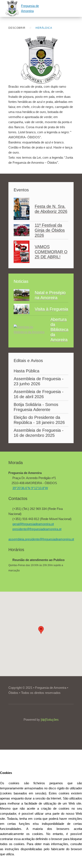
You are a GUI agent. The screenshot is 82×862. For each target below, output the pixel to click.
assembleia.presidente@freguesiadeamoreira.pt (41, 539)
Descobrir (16, 27)
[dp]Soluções (50, 719)
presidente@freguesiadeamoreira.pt (36, 529)
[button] (41, 630)
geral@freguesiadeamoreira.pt (33, 524)
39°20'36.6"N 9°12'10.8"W (30, 488)
